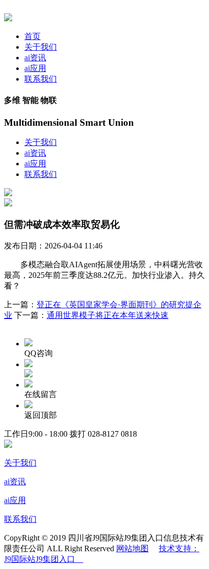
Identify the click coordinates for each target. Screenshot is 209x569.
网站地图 (132, 548)
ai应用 (35, 68)
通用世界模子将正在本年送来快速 (107, 315)
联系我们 (40, 79)
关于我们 (40, 47)
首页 (32, 36)
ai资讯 (35, 57)
